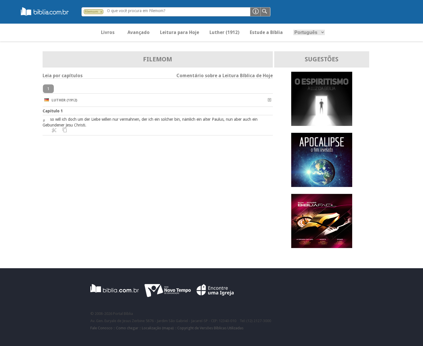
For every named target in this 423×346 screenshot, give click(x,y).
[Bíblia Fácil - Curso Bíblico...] (321, 246)
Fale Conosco (101, 328)
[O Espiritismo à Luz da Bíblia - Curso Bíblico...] (321, 124)
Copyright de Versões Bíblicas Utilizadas (210, 328)
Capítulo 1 (53, 111)
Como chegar (127, 328)
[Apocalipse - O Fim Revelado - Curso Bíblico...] (321, 185)
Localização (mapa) (158, 328)
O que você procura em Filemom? (136, 10)
